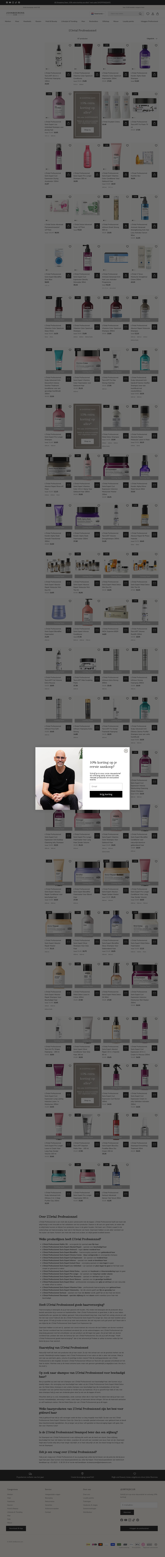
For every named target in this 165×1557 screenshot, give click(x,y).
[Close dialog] (126, 751)
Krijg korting (106, 794)
